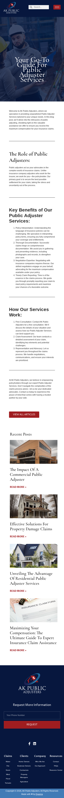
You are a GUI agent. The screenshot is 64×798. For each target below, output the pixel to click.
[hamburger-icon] (57, 7)
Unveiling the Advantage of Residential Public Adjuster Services (31, 578)
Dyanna (39, 794)
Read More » (18, 487)
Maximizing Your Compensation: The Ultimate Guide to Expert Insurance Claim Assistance (33, 635)
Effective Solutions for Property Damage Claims (31, 526)
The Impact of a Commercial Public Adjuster (26, 474)
